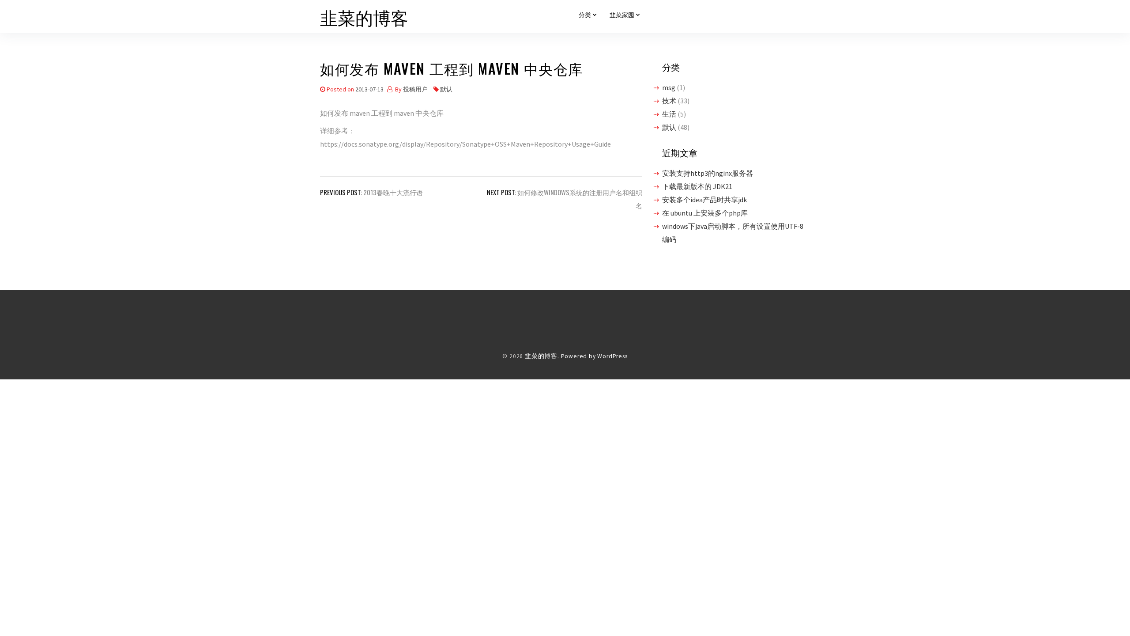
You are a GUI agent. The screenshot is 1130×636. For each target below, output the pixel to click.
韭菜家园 (622, 15)
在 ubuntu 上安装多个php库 (705, 212)
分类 (585, 15)
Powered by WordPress (594, 356)
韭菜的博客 (364, 17)
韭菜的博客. (542, 356)
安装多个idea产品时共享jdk (704, 199)
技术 (669, 100)
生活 (669, 114)
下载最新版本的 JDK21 (697, 186)
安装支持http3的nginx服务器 (707, 173)
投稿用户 (415, 89)
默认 (446, 89)
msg (668, 87)
